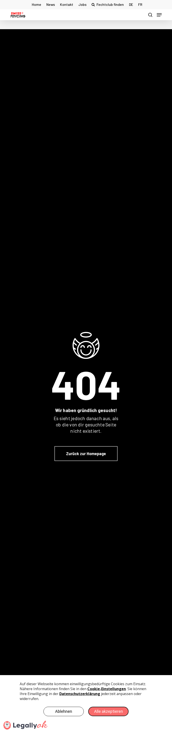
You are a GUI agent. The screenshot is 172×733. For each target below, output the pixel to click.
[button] (159, 15)
